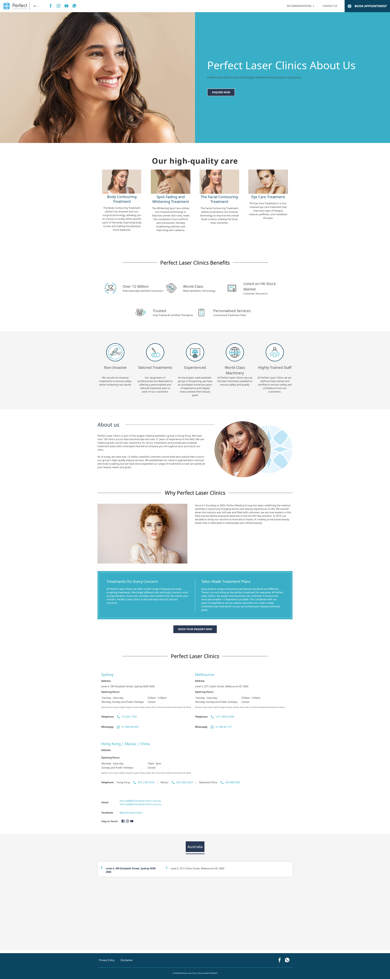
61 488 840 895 (130, 727)
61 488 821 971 (224, 727)
